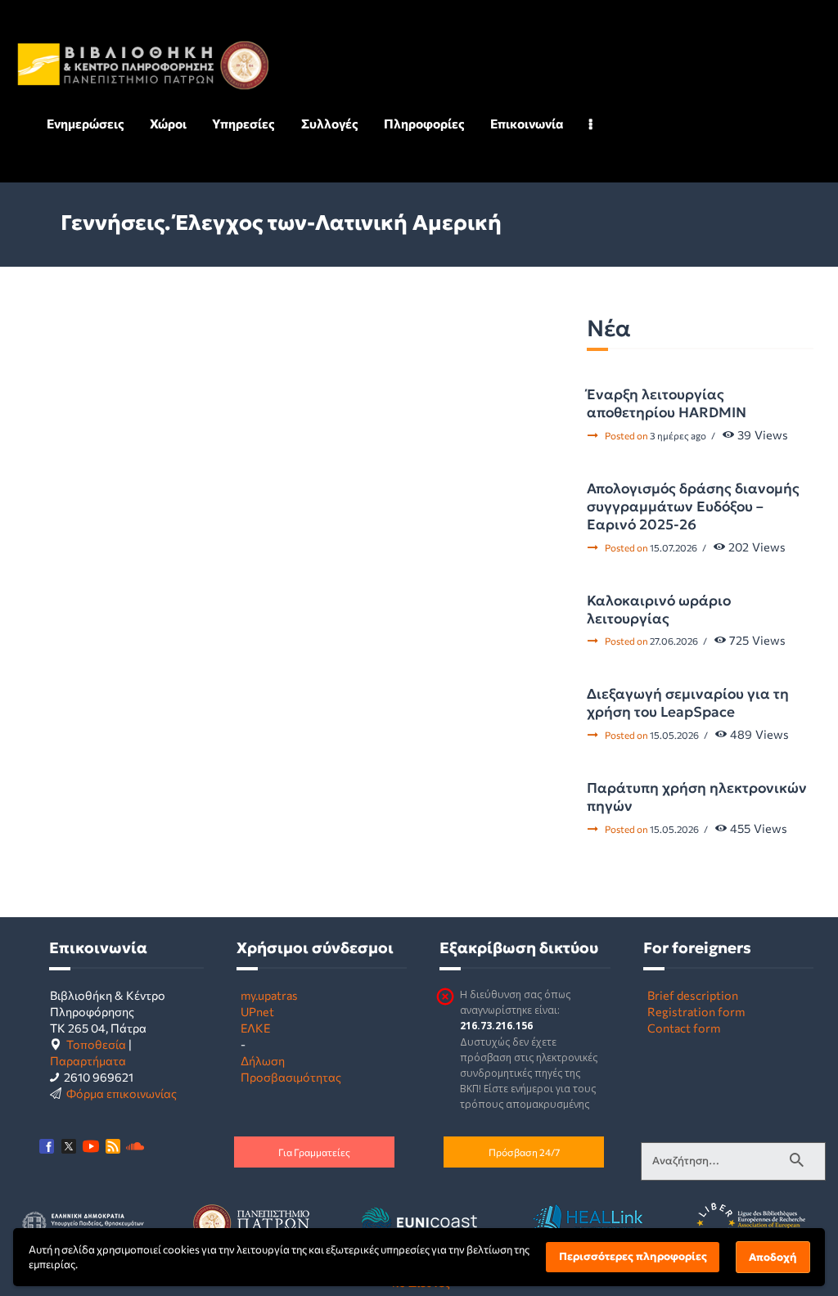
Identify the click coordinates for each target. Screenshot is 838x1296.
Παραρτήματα (88, 1060)
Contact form (683, 1027)
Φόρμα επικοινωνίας (121, 1093)
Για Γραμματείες (314, 1152)
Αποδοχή (773, 1257)
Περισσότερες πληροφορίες (633, 1256)
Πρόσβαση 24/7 (524, 1152)
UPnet (257, 1011)
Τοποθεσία (96, 1044)
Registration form (696, 1011)
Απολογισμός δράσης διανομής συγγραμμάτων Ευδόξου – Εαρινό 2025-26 (693, 506)
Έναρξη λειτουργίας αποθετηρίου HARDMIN (666, 403)
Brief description (692, 995)
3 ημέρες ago (678, 435)
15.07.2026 (673, 547)
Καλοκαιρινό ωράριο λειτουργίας (659, 610)
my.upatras (269, 995)
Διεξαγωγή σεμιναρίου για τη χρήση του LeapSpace (688, 703)
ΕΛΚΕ (255, 1027)
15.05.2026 (674, 734)
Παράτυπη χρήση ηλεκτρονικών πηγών (697, 797)
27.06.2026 (674, 640)
